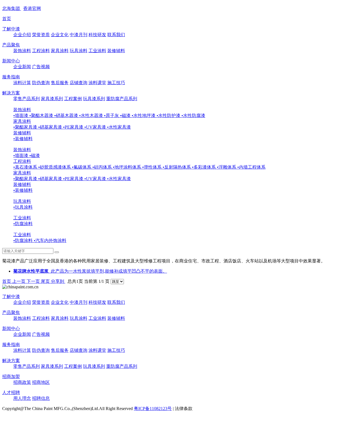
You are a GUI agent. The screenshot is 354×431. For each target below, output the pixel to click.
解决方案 (11, 93)
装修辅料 (116, 50)
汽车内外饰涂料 (50, 240)
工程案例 (73, 98)
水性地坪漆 (144, 115)
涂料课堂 (97, 82)
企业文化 (60, 34)
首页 (6, 18)
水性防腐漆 (193, 115)
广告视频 (41, 66)
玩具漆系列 (94, 98)
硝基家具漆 (50, 127)
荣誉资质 (41, 34)
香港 (32, 8)
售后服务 (60, 82)
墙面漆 (21, 115)
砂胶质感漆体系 (55, 167)
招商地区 (41, 382)
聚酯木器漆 (41, 115)
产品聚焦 (11, 44)
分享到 (58, 281)
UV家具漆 (95, 127)
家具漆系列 (52, 98)
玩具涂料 (78, 50)
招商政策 (22, 382)
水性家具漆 (119, 127)
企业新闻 (22, 66)
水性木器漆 (91, 115)
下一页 (34, 281)
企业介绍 (22, 34)
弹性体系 (152, 167)
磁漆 (126, 115)
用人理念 (22, 398)
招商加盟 (11, 376)
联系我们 (116, 34)
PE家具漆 (73, 127)
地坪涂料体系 (127, 167)
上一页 (19, 281)
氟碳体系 (82, 167)
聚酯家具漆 (25, 127)
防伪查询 (41, 82)
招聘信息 (41, 398)
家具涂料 (60, 50)
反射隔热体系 (177, 167)
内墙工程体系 (251, 167)
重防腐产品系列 (121, 98)
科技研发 (97, 34)
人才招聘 (11, 392)
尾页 (46, 281)
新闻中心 (11, 60)
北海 (11, 8)
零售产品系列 (26, 98)
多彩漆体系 (204, 167)
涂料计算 (22, 82)
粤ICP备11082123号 (153, 408)
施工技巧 (116, 82)
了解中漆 (11, 28)
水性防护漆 (169, 115)
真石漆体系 (25, 167)
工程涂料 (41, 50)
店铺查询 (78, 82)
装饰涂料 (22, 50)
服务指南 (11, 77)
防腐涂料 (23, 223)
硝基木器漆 (66, 115)
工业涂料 (97, 50)
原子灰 (112, 115)
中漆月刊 (78, 34)
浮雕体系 (227, 167)
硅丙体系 (102, 167)
